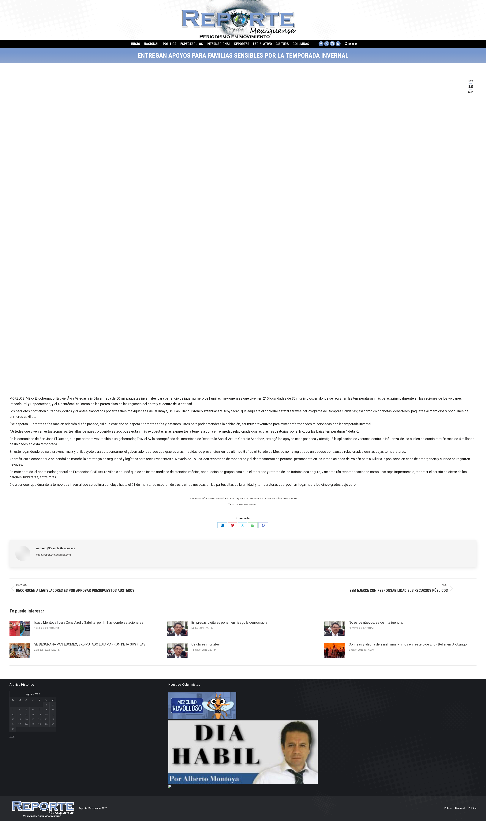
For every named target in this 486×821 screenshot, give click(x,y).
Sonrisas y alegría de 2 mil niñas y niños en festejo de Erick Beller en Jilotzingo (408, 644)
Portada (229, 498)
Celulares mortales (205, 644)
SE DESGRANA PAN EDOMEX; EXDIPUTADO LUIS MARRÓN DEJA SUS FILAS (89, 644)
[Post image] (19, 628)
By (250, 498)
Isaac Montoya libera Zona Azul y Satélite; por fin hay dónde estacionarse (88, 622)
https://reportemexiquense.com (53, 554)
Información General (213, 498)
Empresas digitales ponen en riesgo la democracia (229, 622)
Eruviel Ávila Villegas (246, 504)
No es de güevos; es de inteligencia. (376, 622)
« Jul (11, 736)
